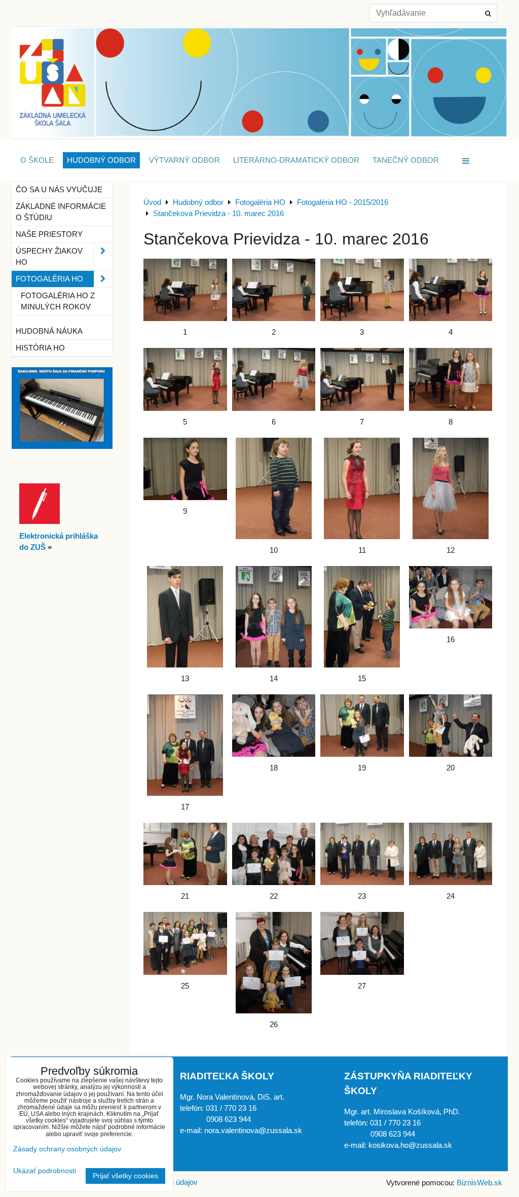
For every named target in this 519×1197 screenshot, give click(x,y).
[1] (185, 290)
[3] (362, 290)
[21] (185, 854)
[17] (185, 745)
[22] (274, 854)
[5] (185, 379)
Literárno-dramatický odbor (296, 160)
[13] (185, 616)
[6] (274, 379)
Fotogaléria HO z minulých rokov (58, 301)
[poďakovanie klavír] (62, 446)
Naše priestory (49, 234)
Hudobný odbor (101, 160)
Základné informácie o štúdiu (61, 212)
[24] (451, 854)
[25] (185, 943)
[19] (362, 725)
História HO (40, 348)
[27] (362, 943)
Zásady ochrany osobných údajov (67, 1149)
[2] (274, 290)
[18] (274, 725)
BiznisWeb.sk (479, 1183)
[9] (185, 469)
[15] (362, 616)
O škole (37, 160)
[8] (451, 379)
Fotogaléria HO (49, 279)
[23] (362, 854)
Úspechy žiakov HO (49, 256)
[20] (451, 725)
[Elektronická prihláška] (39, 521)
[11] (362, 488)
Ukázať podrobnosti (44, 1171)
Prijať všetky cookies (125, 1176)
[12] (451, 488)
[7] (362, 379)
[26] (274, 962)
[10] (274, 488)
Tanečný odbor (406, 160)
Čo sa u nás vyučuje (59, 190)
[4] (451, 290)
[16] (451, 597)
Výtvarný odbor (184, 160)
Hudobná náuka (49, 331)
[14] (274, 616)
